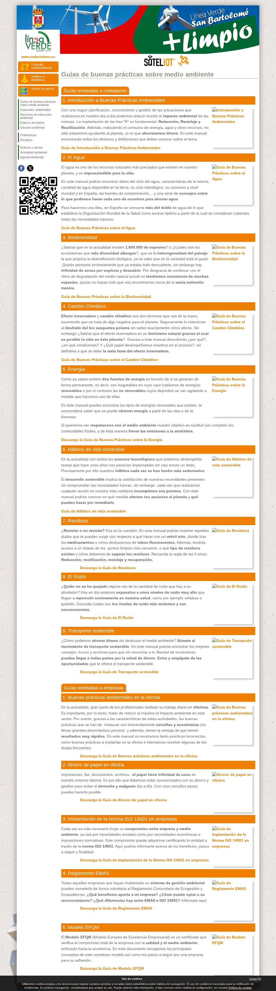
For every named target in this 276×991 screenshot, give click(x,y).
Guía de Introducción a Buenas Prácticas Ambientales (110, 148)
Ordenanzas (28, 135)
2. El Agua (74, 157)
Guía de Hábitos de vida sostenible (93, 511)
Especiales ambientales (35, 109)
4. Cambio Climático (84, 306)
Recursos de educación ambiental (35, 116)
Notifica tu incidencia (38, 78)
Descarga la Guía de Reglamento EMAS (116, 908)
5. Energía (74, 369)
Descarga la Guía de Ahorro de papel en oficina (123, 800)
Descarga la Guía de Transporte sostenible (119, 672)
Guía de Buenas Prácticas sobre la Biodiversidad (106, 296)
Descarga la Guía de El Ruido (107, 617)
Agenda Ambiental (31, 157)
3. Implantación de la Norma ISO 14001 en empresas (120, 819)
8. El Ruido (74, 576)
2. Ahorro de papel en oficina (93, 765)
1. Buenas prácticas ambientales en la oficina (111, 697)
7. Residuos (75, 521)
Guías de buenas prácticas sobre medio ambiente (38, 103)
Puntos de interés (43, 88)
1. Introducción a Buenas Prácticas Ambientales (114, 100)
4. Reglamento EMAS (86, 873)
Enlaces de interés (32, 122)
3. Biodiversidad (80, 237)
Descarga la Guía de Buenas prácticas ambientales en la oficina (138, 756)
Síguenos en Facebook (21, 168)
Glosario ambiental (32, 127)
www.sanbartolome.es (38, 57)
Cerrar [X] (255, 978)
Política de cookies (240, 987)
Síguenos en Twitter (30, 168)
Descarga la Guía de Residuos (108, 568)
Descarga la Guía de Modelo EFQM (112, 968)
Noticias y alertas (31, 147)
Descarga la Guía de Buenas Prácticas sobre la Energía (111, 440)
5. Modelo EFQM (81, 927)
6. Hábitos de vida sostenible (94, 449)
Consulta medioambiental (42, 66)
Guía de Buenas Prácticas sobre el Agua (98, 228)
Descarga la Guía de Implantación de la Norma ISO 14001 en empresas (144, 860)
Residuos (26, 140)
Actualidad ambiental (33, 152)
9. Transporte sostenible (88, 631)
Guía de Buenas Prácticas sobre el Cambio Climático (109, 359)
